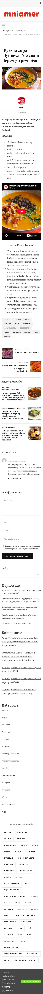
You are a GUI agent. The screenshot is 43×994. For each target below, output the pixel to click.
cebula (7, 320)
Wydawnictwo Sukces (12, 653)
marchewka (25, 871)
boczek (8, 832)
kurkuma (27, 324)
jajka (35, 845)
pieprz (6, 332)
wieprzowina (11, 948)
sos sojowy (10, 941)
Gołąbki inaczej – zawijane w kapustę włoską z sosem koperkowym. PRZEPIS (12, 414)
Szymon (6, 667)
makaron (24, 864)
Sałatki (5, 768)
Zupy (15, 44)
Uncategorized (8, 775)
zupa (6, 960)
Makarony (6, 710)
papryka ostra (10, 328)
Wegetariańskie (9, 804)
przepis (8, 928)
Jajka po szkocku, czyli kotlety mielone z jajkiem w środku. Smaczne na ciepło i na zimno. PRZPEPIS (13, 435)
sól (36, 332)
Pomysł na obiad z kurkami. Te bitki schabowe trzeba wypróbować (21, 591)
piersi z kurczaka (25, 916)
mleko (28, 884)
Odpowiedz (16, 479)
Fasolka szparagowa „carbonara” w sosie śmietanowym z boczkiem (19, 616)
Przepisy (7, 44)
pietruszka (10, 922)
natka (34, 896)
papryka (8, 909)
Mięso (4, 408)
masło (7, 877)
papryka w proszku (28, 909)
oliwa (28, 903)
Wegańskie (6, 790)
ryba (19, 928)
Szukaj (5, 568)
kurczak (8, 858)
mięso (19, 877)
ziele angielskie (13, 954)
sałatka (8, 935)
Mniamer (21, 107)
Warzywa (21, 408)
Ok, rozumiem (31, 981)
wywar (7, 336)
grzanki (7, 324)
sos (29, 935)
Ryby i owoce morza (10, 761)
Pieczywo (6, 732)
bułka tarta (23, 832)
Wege (4, 797)
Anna (10, 459)
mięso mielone (11, 884)
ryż (29, 928)
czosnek (17, 320)
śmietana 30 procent (22, 332)
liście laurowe (26, 858)
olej (17, 903)
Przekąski (6, 739)
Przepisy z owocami (10, 390)
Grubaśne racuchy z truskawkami (16, 623)
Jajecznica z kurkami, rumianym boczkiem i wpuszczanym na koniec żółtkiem (18, 656)
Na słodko (6, 725)
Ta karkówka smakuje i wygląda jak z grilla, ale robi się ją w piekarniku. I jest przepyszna (21, 600)
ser (20, 935)
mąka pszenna (11, 890)
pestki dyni (25, 328)
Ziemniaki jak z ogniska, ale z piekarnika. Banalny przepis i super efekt (19, 608)
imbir (17, 324)
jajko (7, 852)
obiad (7, 903)
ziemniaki (32, 954)
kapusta (19, 852)
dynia (27, 320)
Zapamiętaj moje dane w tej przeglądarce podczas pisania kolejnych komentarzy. (22, 547)
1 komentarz (21, 113)
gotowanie (10, 845)
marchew (9, 871)
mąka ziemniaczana (15, 896)
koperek (33, 852)
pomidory (26, 922)
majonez (8, 864)
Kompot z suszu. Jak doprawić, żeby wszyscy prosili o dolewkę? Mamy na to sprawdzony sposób (14, 396)
